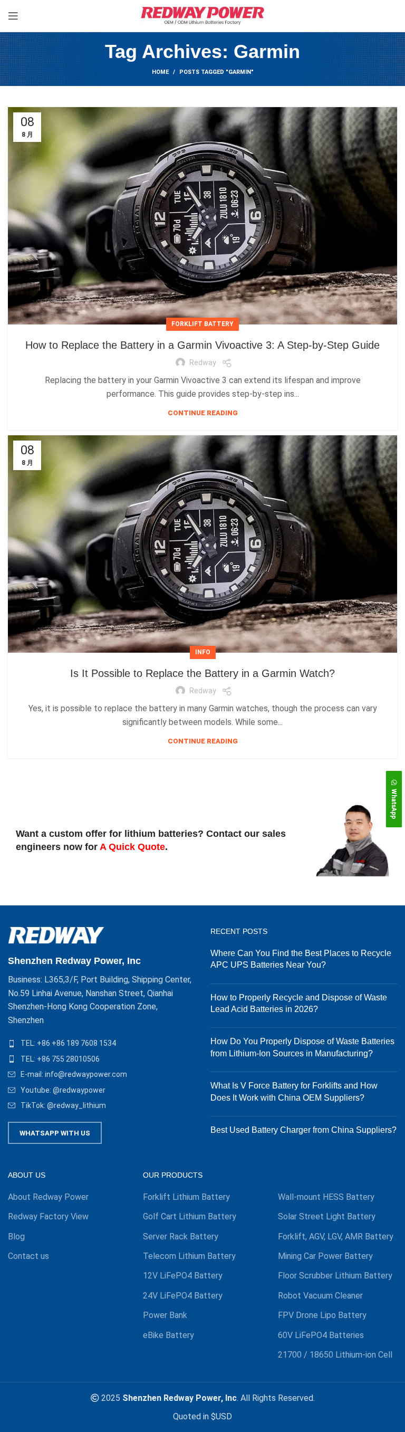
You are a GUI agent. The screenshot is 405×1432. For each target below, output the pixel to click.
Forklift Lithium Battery (186, 1197)
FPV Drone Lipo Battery (322, 1315)
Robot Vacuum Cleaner (320, 1296)
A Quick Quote (132, 847)
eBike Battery (168, 1335)
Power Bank (165, 1315)
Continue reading (203, 412)
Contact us (28, 1256)
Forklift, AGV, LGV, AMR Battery (335, 1236)
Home (160, 72)
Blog (16, 1236)
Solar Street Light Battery (326, 1216)
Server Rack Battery (180, 1236)
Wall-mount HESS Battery (326, 1197)
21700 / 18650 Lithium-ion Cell (335, 1355)
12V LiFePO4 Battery (183, 1276)
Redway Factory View (48, 1216)
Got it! (357, 18)
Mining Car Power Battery (325, 1256)
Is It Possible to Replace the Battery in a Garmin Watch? (202, 673)
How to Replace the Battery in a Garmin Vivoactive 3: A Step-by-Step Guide (202, 345)
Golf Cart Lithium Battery (189, 1216)
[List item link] (101, 1043)
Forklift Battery (202, 324)
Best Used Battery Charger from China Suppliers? (303, 1129)
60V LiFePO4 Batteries (321, 1335)
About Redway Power (48, 1197)
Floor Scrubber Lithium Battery (335, 1276)
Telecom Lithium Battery (189, 1256)
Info (202, 652)
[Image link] (56, 935)
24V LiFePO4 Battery (183, 1296)
